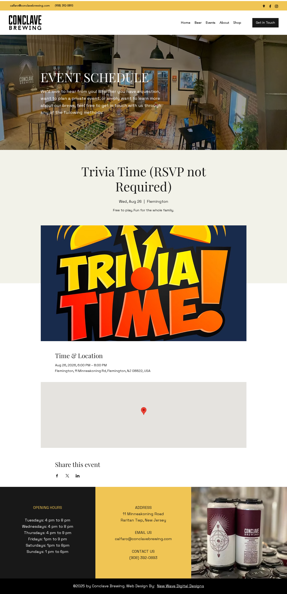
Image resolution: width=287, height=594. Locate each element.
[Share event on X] (67, 475)
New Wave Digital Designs (180, 586)
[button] (198, 22)
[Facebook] (270, 6)
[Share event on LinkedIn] (78, 475)
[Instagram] (276, 6)
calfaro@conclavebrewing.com (30, 5)
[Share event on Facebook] (57, 475)
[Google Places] (264, 6)
